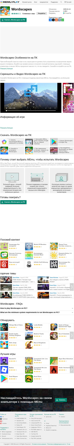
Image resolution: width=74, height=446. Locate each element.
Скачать (62, 400)
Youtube (4, 423)
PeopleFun (41, 13)
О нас (68, 444)
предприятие (44, 2)
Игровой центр (27, 2)
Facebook (4, 419)
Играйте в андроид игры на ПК (54, 430)
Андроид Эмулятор (51, 425)
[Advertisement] (37, 39)
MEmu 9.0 (48, 428)
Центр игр (48, 416)
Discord (4, 436)
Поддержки (54, 2)
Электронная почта (7, 438)
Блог (35, 2)
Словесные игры (28, 13)
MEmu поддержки (6, 431)
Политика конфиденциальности (56, 444)
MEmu (9, 2)
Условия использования (39, 444)
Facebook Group (6, 434)
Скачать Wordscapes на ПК (14, 20)
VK (3, 416)
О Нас (47, 423)
